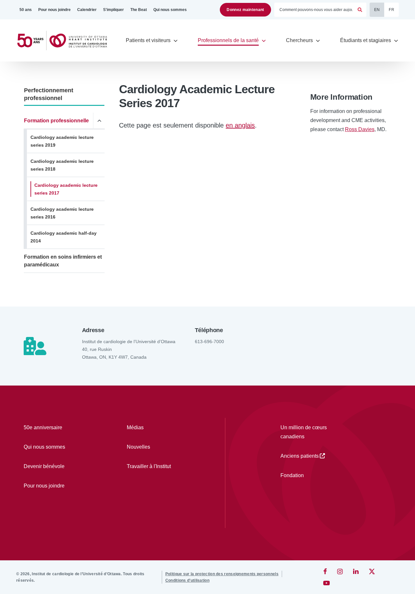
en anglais (240, 125)
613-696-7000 (209, 341)
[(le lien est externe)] (325, 571)
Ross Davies (359, 129)
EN (377, 9)
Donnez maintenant (245, 9)
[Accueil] (64, 40)
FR (391, 9)
